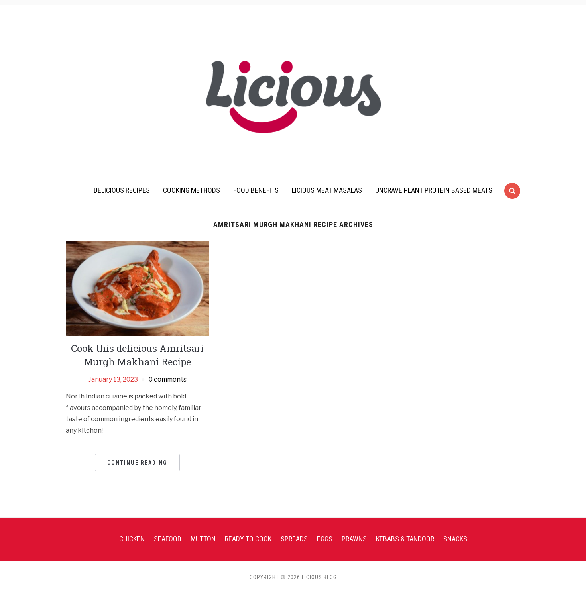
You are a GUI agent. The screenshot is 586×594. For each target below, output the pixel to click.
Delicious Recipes (122, 190)
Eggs (324, 539)
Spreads (294, 539)
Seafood (167, 539)
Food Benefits (256, 190)
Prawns (354, 539)
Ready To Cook (248, 539)
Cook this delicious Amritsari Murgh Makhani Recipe (137, 355)
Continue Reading (137, 462)
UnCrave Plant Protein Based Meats (433, 190)
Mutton (203, 539)
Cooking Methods (191, 190)
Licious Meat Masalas (327, 190)
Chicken (132, 539)
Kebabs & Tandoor (405, 539)
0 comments (168, 379)
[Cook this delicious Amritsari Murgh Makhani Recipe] (137, 288)
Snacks (455, 539)
